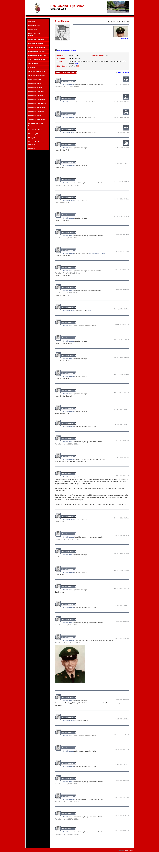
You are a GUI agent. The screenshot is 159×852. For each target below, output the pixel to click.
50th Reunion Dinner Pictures (37, 107)
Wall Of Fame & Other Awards (34, 34)
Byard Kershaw (67, 81)
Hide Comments (123, 72)
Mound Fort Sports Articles (36, 75)
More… (77, 63)
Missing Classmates (34, 138)
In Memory (31, 67)
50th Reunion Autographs (36, 111)
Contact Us (31, 148)
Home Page (31, 21)
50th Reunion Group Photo (36, 91)
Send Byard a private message (66, 50)
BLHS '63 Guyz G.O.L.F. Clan (37, 55)
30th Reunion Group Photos (36, 120)
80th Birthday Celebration (36, 39)
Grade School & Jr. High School (35, 125)
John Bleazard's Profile (97, 253)
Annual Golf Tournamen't (35, 43)
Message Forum (33, 63)
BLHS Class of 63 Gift (35, 79)
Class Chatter (32, 29)
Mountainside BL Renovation (37, 47)
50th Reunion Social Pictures (37, 103)
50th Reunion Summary (35, 95)
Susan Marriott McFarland (36, 130)
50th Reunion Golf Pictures (36, 99)
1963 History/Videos (34, 134)
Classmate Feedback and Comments (36, 143)
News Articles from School (36, 59)
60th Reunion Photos (34, 83)
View (89, 310)
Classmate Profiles (34, 25)
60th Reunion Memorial (35, 87)
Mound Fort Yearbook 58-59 (36, 71)
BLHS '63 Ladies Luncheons (37, 51)
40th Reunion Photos (34, 115)
